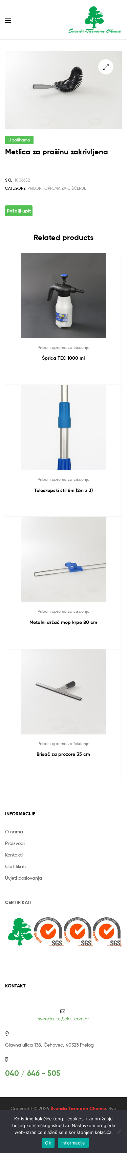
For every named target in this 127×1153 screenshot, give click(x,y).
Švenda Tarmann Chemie (78, 1108)
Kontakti (14, 855)
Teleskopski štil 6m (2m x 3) (63, 490)
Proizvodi (15, 843)
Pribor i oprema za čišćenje (56, 188)
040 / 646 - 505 (32, 1073)
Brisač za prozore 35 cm (63, 754)
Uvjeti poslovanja (23, 878)
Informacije (73, 1143)
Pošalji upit (19, 211)
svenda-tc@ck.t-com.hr (63, 1018)
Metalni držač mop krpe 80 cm (63, 622)
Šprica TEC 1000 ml (63, 358)
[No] (118, 1131)
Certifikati (15, 866)
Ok (48, 1143)
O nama (14, 831)
